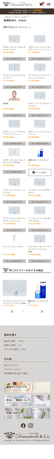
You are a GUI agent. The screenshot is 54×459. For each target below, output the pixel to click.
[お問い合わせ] (27, 413)
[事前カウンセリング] (27, 387)
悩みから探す (21, 17)
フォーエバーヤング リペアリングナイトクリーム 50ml (14, 302)
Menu (49, 3)
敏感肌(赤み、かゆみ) (15, 20)
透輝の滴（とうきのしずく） (38, 302)
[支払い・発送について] (27, 400)
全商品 (7, 17)
